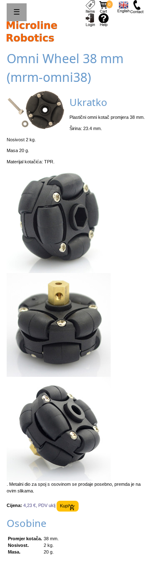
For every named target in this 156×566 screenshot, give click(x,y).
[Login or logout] (90, 19)
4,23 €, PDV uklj (39, 505)
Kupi (64, 505)
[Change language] (123, 6)
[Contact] (137, 6)
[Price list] (90, 6)
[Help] (103, 19)
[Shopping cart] (103, 6)
